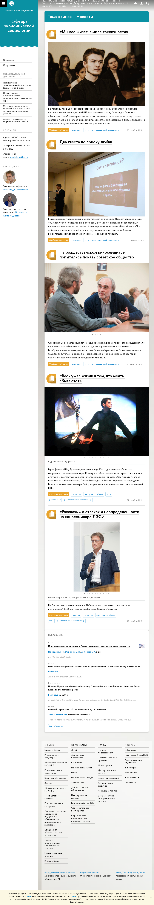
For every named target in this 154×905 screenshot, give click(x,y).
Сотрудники (9, 65)
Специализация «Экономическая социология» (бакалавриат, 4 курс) (17, 97)
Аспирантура (77, 782)
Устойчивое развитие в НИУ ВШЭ (56, 764)
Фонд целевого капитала (52, 797)
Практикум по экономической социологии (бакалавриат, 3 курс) (17, 85)
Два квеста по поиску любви (86, 142)
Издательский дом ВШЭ (136, 754)
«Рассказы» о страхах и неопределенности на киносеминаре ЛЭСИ (99, 514)
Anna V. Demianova (57, 714)
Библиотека (130, 749)
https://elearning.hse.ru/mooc (130, 872)
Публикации (55, 635)
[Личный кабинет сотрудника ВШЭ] (141, 3)
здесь (29, 896)
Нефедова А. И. (56, 651)
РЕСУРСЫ (130, 745)
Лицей (74, 749)
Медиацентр (131, 772)
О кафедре (8, 59)
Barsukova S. (54, 694)
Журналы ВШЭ (132, 777)
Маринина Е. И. (72, 651)
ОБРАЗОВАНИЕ (79, 745)
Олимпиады (77, 762)
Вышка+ (75, 772)
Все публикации (56, 726)
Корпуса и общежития (55, 778)
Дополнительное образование (79, 789)
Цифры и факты (52, 749)
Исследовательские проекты (107, 759)
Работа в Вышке (52, 861)
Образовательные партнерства (80, 809)
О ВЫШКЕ (50, 745)
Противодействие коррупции (54, 804)
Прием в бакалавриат (81, 767)
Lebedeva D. (54, 671)
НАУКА (102, 745)
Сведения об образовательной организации (53, 832)
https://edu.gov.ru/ (89, 872)
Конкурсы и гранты (107, 790)
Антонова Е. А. (88, 651)
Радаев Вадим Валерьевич (15, 189)
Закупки (48, 782)
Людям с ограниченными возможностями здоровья (52, 844)
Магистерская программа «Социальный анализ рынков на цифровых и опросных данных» (17, 110)
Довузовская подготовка (77, 756)
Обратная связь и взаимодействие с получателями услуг (81, 818)
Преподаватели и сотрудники (53, 771)
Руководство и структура (52, 756)
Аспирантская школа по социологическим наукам (15, 120)
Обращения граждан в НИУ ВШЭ (55, 789)
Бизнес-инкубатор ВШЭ (82, 802)
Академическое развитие (105, 784)
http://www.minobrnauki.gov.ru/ (60, 872)
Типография (130, 767)
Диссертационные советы (107, 771)
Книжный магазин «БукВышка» (133, 761)
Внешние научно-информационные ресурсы (106, 798)
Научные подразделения (105, 751)
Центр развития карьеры (79, 796)
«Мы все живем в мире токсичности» (94, 31)
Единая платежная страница (53, 854)
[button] (47, 297)
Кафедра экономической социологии (19, 25)
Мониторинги (105, 765)
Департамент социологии (19, 10)
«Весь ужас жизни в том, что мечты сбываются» (92, 378)
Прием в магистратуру (82, 777)
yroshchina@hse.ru (19, 156)
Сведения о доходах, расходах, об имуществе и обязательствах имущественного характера (55, 818)
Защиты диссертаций (108, 778)
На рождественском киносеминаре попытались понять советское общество (97, 254)
